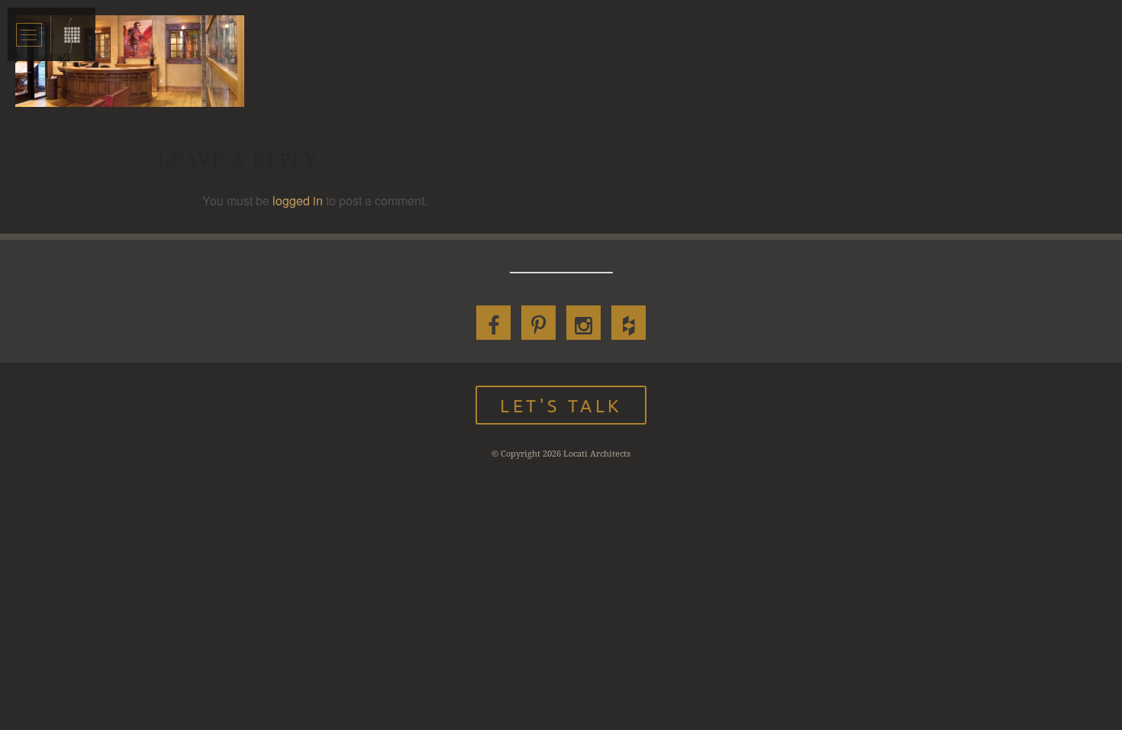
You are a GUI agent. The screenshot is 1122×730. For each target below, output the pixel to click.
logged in (297, 200)
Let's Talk (561, 405)
